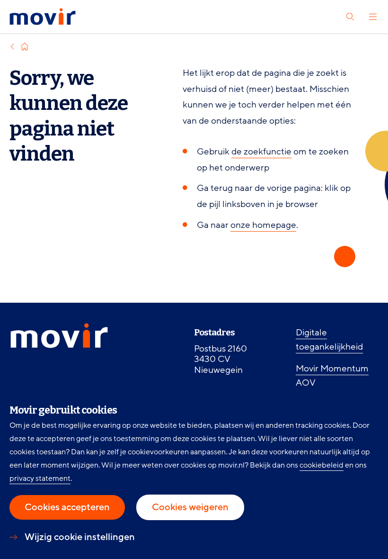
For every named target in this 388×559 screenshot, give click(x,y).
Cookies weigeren (190, 507)
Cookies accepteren (67, 507)
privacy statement (40, 478)
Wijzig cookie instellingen (80, 537)
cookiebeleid (322, 465)
